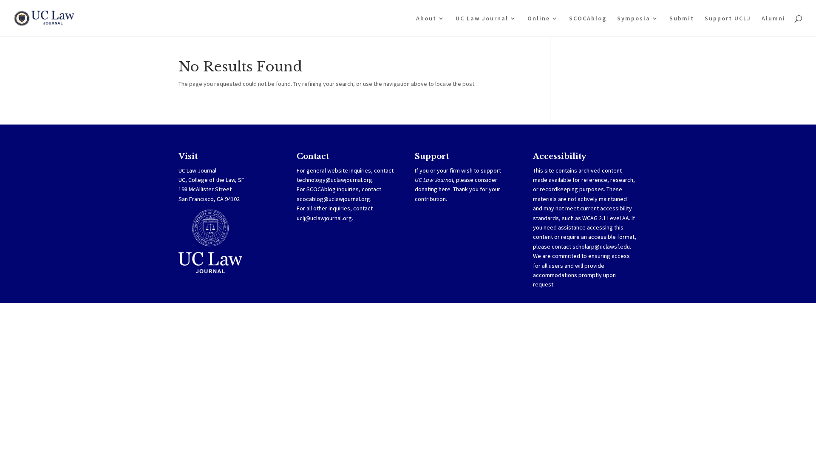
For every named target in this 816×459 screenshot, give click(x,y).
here (444, 189)
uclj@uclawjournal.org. (325, 218)
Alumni (773, 18)
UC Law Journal (482, 18)
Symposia (633, 18)
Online (538, 18)
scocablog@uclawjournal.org (333, 199)
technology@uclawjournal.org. (335, 180)
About (426, 18)
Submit (681, 18)
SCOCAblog (587, 18)
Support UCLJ (728, 18)
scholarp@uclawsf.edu (601, 246)
